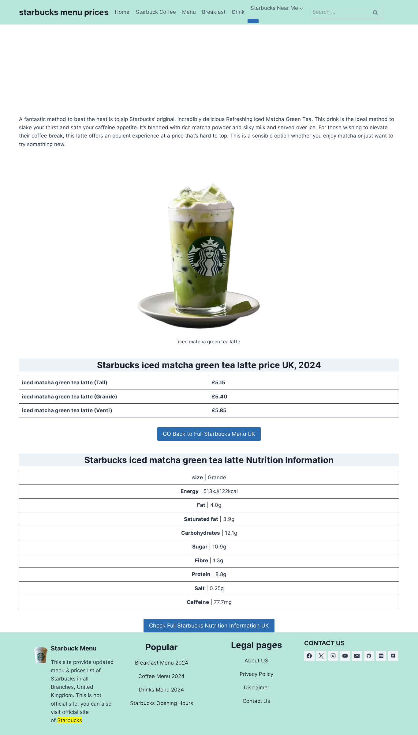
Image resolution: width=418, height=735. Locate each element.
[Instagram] (333, 656)
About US (256, 661)
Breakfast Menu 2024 (161, 663)
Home (122, 12)
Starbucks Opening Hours (161, 703)
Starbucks (69, 720)
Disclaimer (256, 687)
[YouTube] (345, 656)
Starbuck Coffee (156, 12)
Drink (238, 12)
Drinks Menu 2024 (161, 690)
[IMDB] (381, 656)
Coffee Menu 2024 (161, 676)
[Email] (357, 656)
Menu (189, 12)
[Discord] (393, 656)
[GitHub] (369, 656)
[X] (321, 656)
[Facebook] (309, 656)
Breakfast (214, 12)
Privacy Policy (256, 674)
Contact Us (256, 701)
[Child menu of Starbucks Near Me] (253, 21)
